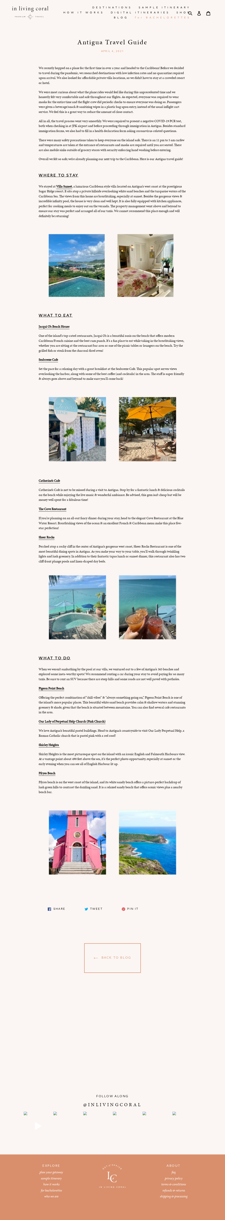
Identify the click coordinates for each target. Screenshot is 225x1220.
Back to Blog (115, 957)
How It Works (51, 1184)
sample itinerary (51, 1178)
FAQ (174, 1172)
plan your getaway (51, 1172)
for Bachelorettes (51, 1190)
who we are (51, 1196)
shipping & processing (173, 1196)
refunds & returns (173, 1190)
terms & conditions (173, 1184)
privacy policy (174, 1178)
